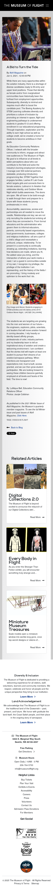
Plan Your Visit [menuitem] (26, 783)
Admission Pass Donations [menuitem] (26, 808)
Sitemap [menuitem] (35, 883)
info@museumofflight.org (26, 768)
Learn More (26, 696)
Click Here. (22, 415)
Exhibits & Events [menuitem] (27, 786)
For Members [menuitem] (26, 812)
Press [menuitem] (26, 797)
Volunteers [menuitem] (27, 801)
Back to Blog (17, 427)
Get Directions (25, 751)
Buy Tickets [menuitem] (26, 779)
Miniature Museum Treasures (19, 625)
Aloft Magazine (17, 72)
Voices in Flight (20, 420)
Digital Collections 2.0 (24, 497)
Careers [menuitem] (26, 794)
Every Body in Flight (22, 560)
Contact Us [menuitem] (26, 805)
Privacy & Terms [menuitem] (21, 883)
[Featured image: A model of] (26, 602)
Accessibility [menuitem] (26, 790)
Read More (35, 517)
